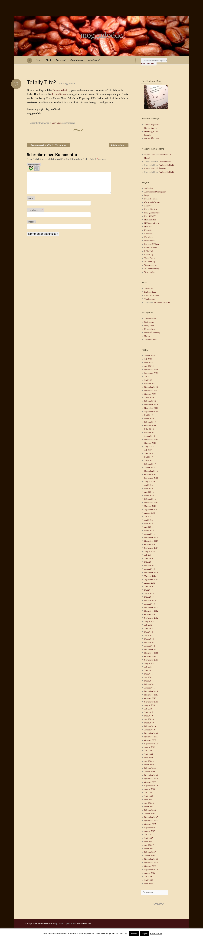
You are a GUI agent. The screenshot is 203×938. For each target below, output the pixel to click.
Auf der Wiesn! (119, 145)
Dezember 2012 (151, 607)
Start (38, 60)
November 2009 (151, 736)
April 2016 (149, 491)
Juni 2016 (148, 484)
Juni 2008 (148, 796)
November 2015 (151, 502)
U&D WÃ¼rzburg (152, 332)
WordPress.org (150, 298)
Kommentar (34, 164)
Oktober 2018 (150, 425)
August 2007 (149, 831)
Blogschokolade (151, 198)
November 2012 (151, 610)
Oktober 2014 (150, 544)
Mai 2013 (148, 589)
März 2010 (149, 722)
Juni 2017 (148, 453)
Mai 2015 (148, 523)
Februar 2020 (150, 401)
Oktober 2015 (150, 505)
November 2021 (151, 369)
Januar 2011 (149, 687)
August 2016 (149, 481)
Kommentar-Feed (151, 295)
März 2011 (149, 680)
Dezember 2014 (151, 537)
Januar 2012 (149, 645)
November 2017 (151, 439)
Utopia (147, 336)
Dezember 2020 (151, 387)
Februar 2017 (150, 463)
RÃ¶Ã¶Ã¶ (148, 251)
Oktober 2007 (150, 824)
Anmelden (148, 288)
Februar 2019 (150, 422)
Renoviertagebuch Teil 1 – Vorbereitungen (49, 145)
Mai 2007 (148, 841)
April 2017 (149, 460)
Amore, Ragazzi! (151, 124)
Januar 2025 (149, 355)
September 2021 (151, 373)
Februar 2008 (150, 810)
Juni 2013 (148, 586)
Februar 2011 (150, 684)
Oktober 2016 (150, 474)
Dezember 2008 (151, 775)
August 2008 (149, 789)
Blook (48, 60)
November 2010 (151, 694)
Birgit (146, 195)
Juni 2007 (148, 838)
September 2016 (151, 477)
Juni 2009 (148, 754)
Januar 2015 (149, 533)
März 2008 (149, 806)
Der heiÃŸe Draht (151, 138)
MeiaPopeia (149, 240)
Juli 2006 (148, 876)
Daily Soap (57, 123)
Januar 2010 (149, 729)
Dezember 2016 (151, 470)
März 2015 (149, 530)
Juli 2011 (148, 666)
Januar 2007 (149, 855)
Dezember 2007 (151, 817)
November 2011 (151, 652)
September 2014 (151, 547)
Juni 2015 (148, 519)
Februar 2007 (150, 852)
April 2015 (149, 526)
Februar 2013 (150, 600)
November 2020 (151, 390)
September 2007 (151, 827)
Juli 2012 (148, 624)
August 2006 (149, 873)
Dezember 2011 (151, 649)
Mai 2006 (148, 883)
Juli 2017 (148, 449)
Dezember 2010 (151, 691)
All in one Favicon (162, 302)
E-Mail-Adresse (35, 210)
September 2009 (151, 743)
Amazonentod (150, 318)
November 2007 (151, 820)
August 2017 (149, 446)
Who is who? (94, 60)
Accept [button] (134, 933)
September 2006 (151, 869)
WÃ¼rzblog (149, 261)
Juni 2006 (148, 880)
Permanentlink (147, 63)
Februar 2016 (150, 498)
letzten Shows (59, 94)
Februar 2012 (150, 642)
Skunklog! (148, 254)
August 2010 (149, 705)
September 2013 (151, 579)
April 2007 (149, 845)
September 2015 (151, 509)
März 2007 (149, 848)
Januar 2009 (149, 771)
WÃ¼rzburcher (150, 265)
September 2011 (151, 659)
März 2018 (149, 429)
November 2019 (151, 408)
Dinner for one (150, 128)
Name (31, 198)
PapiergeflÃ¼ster (151, 244)
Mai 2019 (148, 415)
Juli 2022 (148, 359)
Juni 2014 (148, 558)
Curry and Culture (152, 202)
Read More (156, 933)
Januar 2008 (149, 813)
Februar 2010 (150, 726)
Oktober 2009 (150, 740)
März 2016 (149, 495)
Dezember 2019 (151, 404)
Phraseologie (149, 329)
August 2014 (149, 551)
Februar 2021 (150, 383)
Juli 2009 (148, 750)
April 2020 (149, 397)
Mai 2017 (148, 456)
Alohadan (148, 188)
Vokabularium (76, 60)
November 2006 (151, 862)
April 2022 (149, 366)
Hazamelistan (150, 219)
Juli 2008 (148, 792)
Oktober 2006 (150, 866)
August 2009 (149, 747)
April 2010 (149, 719)
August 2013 (149, 582)
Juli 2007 (148, 834)
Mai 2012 (148, 631)
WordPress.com (84, 923)
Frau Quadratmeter (152, 212)
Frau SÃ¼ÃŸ (150, 216)
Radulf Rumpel (150, 247)
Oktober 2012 (150, 614)
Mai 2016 (148, 488)
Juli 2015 (148, 516)
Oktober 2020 (150, 394)
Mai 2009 (148, 757)
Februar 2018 (150, 432)
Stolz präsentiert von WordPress (40, 923)
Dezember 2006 (151, 859)
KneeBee (148, 233)
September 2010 (151, 701)
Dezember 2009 (151, 733)
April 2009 (149, 761)
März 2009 (149, 764)
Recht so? (61, 60)
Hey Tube (148, 226)
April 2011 (149, 677)
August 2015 (149, 512)
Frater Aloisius (150, 209)
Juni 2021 (148, 380)
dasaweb (148, 205)
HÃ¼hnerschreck (151, 223)
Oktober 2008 (150, 782)
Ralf (146, 168)
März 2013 (149, 596)
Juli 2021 (148, 376)
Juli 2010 (148, 708)
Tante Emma (149, 258)
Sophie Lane (149, 154)
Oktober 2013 (150, 575)
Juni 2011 (148, 670)
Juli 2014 (148, 554)
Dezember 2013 (151, 572)
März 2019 (149, 418)
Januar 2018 (149, 436)
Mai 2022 (148, 362)
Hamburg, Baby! (151, 131)
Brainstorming (150, 322)
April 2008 (149, 803)
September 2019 (151, 411)
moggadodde (101, 34)
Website (32, 221)
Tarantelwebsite (60, 90)
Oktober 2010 (150, 698)
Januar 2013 (149, 603)
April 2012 (149, 635)
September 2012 (151, 617)
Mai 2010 (148, 715)
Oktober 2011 (150, 656)
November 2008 (151, 778)
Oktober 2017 (150, 443)
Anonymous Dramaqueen (155, 191)
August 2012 (149, 621)
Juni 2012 (148, 628)
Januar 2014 (149, 568)
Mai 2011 (148, 673)
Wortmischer (149, 272)
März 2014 (149, 561)
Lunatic (147, 135)
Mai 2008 (148, 799)
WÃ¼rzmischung (151, 268)
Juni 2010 (148, 712)
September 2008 (151, 785)
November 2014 (151, 540)
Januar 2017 (149, 467)
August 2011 (149, 663)
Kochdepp (148, 237)
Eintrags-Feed (150, 291)
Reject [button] (144, 933)
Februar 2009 (150, 768)
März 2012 (149, 638)
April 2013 (149, 593)
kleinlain (148, 230)
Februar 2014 (150, 565)
